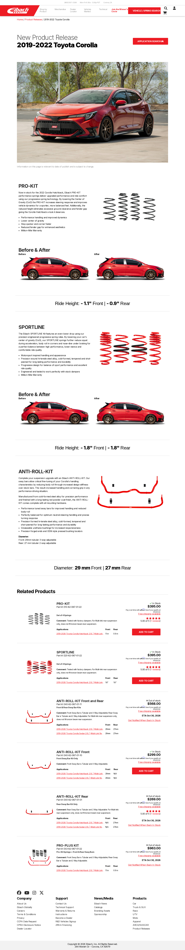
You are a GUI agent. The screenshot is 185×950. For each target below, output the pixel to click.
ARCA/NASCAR (141, 925)
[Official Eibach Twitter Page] (41, 892)
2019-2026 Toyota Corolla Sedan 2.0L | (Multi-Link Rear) (80, 733)
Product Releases (141, 928)
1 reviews (155, 621)
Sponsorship (100, 914)
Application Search (149, 41)
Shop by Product (43, 10)
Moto (135, 918)
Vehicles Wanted (87, 10)
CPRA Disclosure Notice (29, 925)
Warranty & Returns (65, 911)
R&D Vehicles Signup (66, 921)
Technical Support (65, 907)
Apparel (137, 921)
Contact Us (61, 903)
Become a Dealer (64, 918)
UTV (135, 914)
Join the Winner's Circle (119, 10)
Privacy (20, 918)
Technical (103, 9)
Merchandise (60, 9)
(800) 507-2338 (70, 2)
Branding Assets (102, 911)
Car (134, 903)
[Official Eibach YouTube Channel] (26, 892)
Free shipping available (149, 614)
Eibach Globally (24, 907)
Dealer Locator (73, 10)
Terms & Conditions (26, 914)
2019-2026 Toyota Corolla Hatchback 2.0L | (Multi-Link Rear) (80, 634)
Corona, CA (107, 2)
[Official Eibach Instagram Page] (34, 892)
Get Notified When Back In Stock (144, 720)
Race (135, 911)
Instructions (61, 914)
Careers (21, 911)
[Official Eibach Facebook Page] (19, 892)
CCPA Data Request (26, 921)
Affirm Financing (64, 925)
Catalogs (98, 907)
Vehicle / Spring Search (146, 10)
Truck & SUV (139, 907)
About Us (21, 903)
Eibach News (100, 903)
